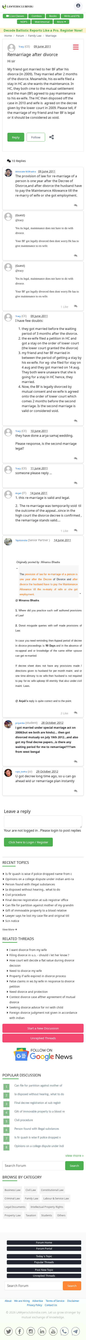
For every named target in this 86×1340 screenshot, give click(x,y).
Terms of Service (55, 1301)
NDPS (23, 22)
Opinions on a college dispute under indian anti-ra (39, 879)
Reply (16, 137)
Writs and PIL (72, 16)
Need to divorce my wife (25, 971)
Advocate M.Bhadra (25, 171)
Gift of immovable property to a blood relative (36, 910)
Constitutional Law (52, 1190)
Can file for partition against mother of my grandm (39, 905)
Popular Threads (44, 1262)
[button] (76, 48)
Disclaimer (73, 1301)
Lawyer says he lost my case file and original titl (37, 916)
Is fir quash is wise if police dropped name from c (38, 874)
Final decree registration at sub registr (37, 1103)
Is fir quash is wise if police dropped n (37, 1137)
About (8, 1301)
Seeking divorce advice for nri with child (36, 1007)
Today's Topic (44, 1256)
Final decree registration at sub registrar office (36, 900)
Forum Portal (44, 1248)
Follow (35, 137)
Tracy (21, 46)
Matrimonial (42, 22)
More (60, 22)
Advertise (37, 1301)
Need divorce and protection (28, 992)
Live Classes (17, 16)
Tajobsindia (21, 540)
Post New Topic (44, 1270)
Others (61, 1215)
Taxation (31, 1215)
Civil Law (31, 1190)
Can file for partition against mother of (38, 1085)
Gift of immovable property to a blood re (39, 1111)
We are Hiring (22, 1301)
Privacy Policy (34, 1305)
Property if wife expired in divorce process (37, 976)
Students (46, 1215)
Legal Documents (15, 1207)
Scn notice (12, 921)
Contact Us (51, 1305)
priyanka (20, 722)
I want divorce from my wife (28, 950)
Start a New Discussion (43, 1028)
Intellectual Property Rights (47, 1207)
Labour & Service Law (56, 1198)
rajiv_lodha (21, 771)
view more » (74, 1155)
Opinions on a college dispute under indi (39, 1146)
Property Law (13, 1215)
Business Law (12, 1190)
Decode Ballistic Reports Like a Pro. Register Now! (43, 30)
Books (53, 16)
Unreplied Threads (43, 1038)
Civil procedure (15, 895)
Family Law (31, 1198)
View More (8, 929)
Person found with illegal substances (30, 884)
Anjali (18, 493)
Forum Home (44, 1242)
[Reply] (75, 205)
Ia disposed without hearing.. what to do (32, 889)
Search (74, 1166)
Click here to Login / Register (28, 842)
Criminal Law (12, 1198)
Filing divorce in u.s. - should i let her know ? (39, 955)
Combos (37, 16)
